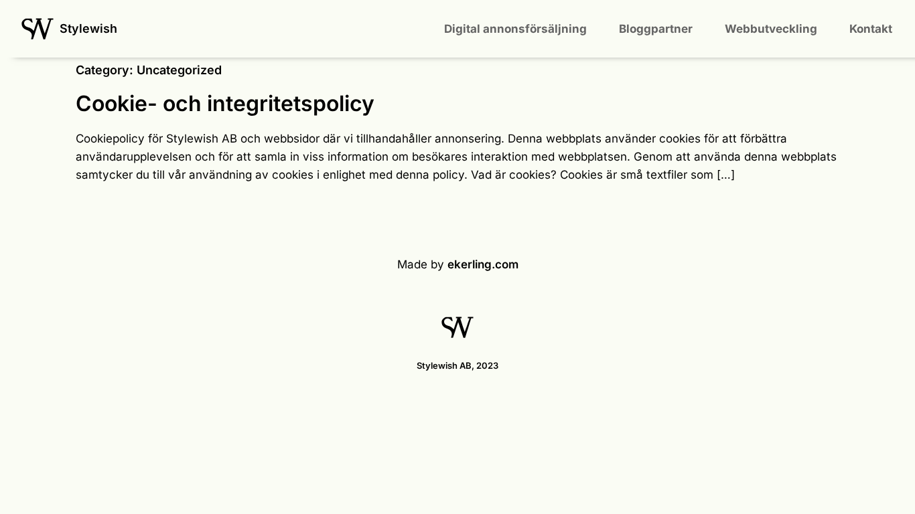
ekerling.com (482, 264)
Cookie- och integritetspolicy (225, 103)
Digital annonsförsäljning (515, 28)
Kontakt (870, 28)
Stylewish (88, 28)
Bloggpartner (656, 28)
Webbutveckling (771, 28)
